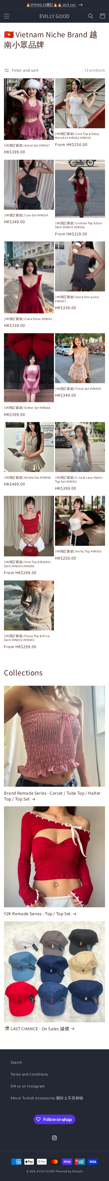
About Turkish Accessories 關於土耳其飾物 (47, 1098)
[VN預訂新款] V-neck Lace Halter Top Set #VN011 (79, 479)
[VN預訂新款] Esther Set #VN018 (27, 408)
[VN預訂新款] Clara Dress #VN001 (28, 319)
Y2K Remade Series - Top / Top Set (37, 914)
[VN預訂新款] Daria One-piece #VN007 (77, 299)
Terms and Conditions (29, 1074)
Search (16, 1062)
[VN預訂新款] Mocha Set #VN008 (27, 477)
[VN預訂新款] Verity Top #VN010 (78, 551)
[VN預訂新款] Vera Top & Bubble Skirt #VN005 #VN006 (27, 564)
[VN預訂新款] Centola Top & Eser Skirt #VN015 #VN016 (78, 225)
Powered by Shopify (69, 1171)
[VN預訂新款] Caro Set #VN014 (26, 215)
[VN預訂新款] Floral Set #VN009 (78, 389)
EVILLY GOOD (46, 1171)
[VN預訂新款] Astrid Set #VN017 (27, 145)
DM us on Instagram (28, 1086)
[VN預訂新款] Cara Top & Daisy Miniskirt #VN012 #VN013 (77, 136)
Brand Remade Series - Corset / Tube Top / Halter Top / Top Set (52, 796)
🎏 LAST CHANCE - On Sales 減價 (36, 1029)
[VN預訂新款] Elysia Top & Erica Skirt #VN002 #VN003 (26, 638)
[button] (6, 16)
